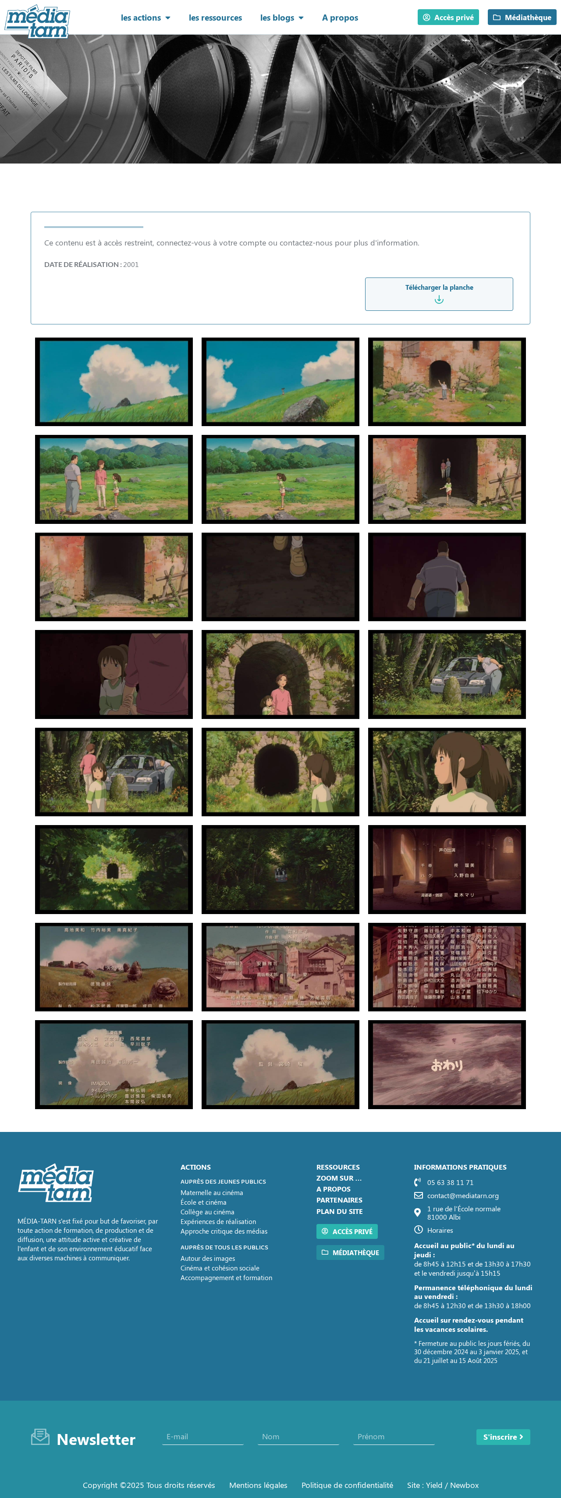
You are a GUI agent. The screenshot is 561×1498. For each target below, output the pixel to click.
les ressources (215, 17)
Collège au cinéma (207, 1212)
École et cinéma (204, 1202)
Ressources (338, 1167)
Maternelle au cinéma (212, 1192)
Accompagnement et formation (226, 1277)
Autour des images (208, 1258)
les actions (141, 17)
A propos (340, 17)
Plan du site (339, 1211)
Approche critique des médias (224, 1231)
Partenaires (339, 1200)
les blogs (277, 17)
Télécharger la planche (439, 287)
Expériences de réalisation (218, 1221)
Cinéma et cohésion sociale (220, 1268)
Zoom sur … (339, 1178)
